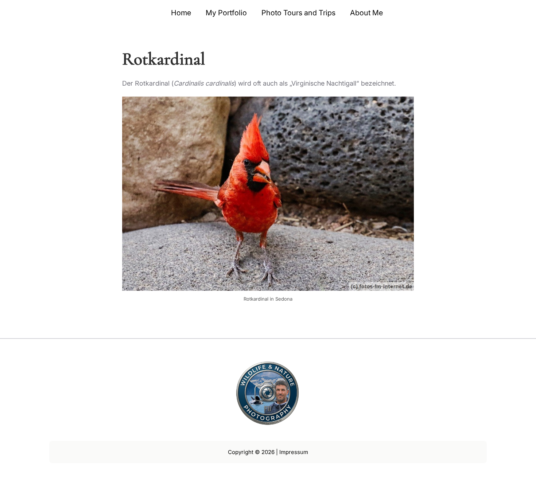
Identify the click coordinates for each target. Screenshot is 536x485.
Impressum (293, 452)
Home (181, 12)
